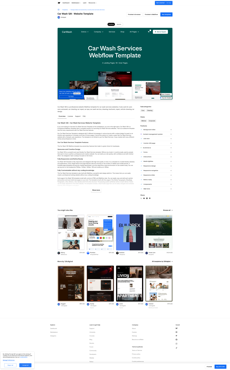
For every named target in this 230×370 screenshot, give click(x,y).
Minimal (144, 121)
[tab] (62, 116)
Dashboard (66, 3)
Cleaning (149, 110)
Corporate (152, 121)
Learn (84, 3)
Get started (163, 3)
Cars (143, 110)
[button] (76, 3)
